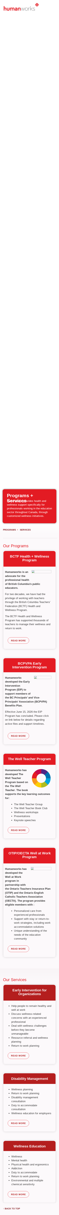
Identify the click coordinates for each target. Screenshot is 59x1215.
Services (25, 530)
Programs (9, 530)
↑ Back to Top (11, 1208)
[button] (52, 8)
